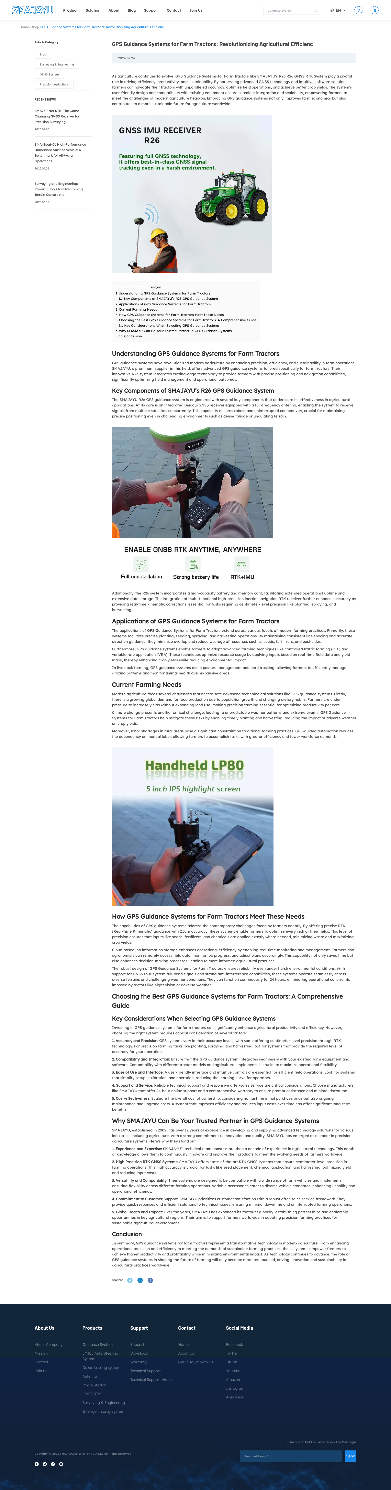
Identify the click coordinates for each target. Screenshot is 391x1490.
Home (24, 27)
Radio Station (94, 1385)
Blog (132, 10)
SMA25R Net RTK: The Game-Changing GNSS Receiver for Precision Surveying (57, 116)
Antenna (89, 1376)
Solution (93, 10)
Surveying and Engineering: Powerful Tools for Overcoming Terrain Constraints (59, 189)
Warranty (138, 1362)
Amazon (233, 1379)
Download (139, 1353)
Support (151, 10)
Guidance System (97, 1344)
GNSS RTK (91, 1393)
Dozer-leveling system (101, 1367)
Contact (174, 10)
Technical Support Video (151, 1379)
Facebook (234, 1344)
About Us (186, 1353)
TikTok (231, 1362)
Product (70, 10)
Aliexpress (235, 1397)
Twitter (232, 1353)
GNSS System (49, 74)
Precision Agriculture (54, 84)
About (114, 10)
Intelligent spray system (103, 1411)
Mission (41, 1353)
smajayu (156, 287)
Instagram (235, 1388)
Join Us (195, 10)
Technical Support (145, 1370)
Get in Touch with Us (195, 1362)
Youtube (233, 1370)
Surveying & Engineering (57, 64)
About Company (49, 1344)
